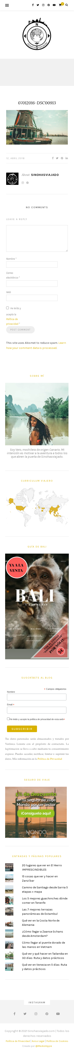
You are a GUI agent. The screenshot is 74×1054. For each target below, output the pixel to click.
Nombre (11, 258)
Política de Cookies (57, 1041)
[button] (37, 127)
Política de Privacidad (50, 759)
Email (10, 704)
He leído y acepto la (13, 316)
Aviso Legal (38, 1041)
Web (8, 292)
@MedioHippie (43, 1046)
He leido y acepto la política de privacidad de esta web (37, 719)
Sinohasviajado (45, 175)
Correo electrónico (13, 275)
